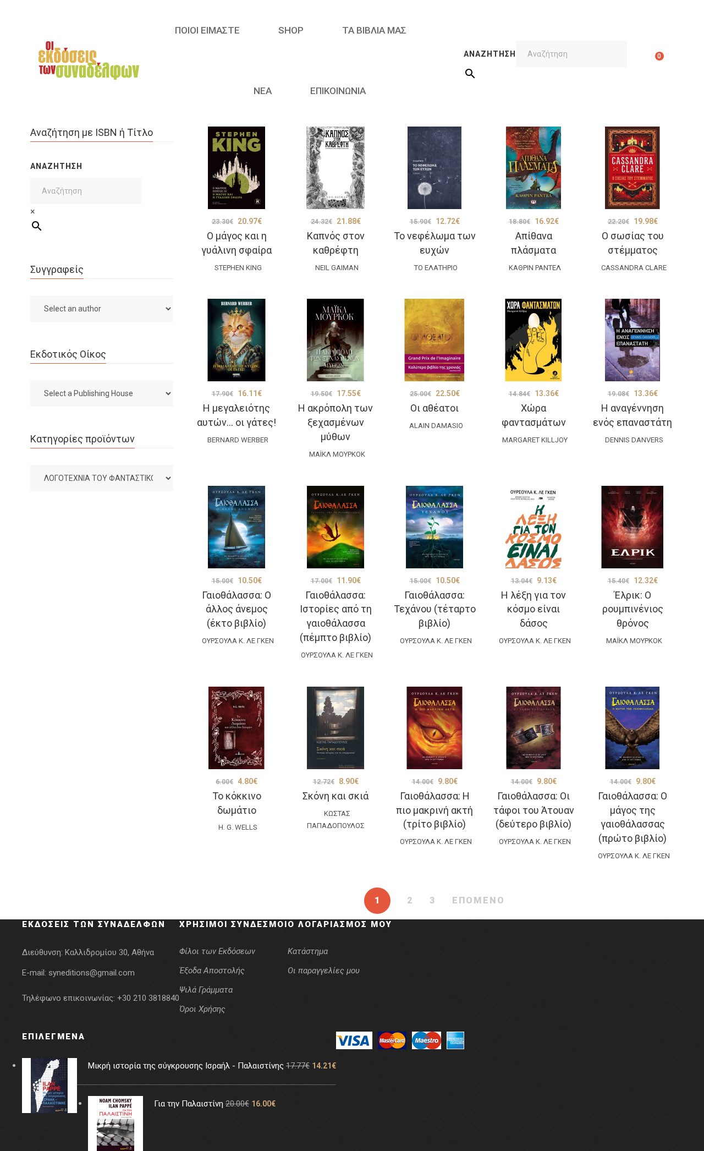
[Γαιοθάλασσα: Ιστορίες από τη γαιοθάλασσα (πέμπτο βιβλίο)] (335, 527)
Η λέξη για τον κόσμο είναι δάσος (533, 609)
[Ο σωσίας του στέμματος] (632, 168)
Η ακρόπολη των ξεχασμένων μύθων (335, 422)
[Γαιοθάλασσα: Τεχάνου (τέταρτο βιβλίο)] (434, 527)
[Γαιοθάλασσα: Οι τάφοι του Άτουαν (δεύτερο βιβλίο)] (533, 728)
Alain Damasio (436, 425)
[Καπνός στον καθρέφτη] (335, 168)
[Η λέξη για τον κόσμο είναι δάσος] (533, 527)
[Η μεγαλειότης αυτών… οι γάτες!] (236, 340)
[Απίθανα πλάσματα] (533, 168)
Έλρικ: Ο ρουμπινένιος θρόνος (632, 609)
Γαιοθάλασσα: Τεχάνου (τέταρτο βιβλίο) (435, 609)
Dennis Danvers (634, 440)
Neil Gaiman (337, 268)
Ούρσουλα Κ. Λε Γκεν (238, 641)
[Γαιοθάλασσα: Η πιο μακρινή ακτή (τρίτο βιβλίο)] (434, 728)
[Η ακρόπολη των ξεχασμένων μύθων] (335, 340)
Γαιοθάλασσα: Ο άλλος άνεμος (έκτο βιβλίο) (236, 609)
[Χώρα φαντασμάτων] (533, 340)
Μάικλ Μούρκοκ (337, 454)
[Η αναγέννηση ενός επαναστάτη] (632, 340)
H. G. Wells (237, 827)
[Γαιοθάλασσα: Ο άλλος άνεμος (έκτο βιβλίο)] (236, 527)
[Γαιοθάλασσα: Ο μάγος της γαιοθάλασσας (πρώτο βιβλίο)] (632, 728)
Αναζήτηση (490, 54)
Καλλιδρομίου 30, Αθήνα (109, 952)
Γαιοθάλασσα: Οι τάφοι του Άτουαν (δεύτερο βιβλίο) (533, 810)
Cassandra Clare (634, 268)
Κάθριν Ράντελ (535, 268)
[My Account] (642, 60)
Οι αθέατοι (434, 408)
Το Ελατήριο (436, 268)
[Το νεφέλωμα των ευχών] (434, 168)
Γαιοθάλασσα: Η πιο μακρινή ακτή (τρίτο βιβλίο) (434, 810)
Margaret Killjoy (535, 440)
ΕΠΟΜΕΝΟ (478, 900)
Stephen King (238, 268)
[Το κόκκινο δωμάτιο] (236, 728)
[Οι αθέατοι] (434, 340)
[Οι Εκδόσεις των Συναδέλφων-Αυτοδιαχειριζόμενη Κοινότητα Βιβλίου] (88, 60)
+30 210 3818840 (148, 998)
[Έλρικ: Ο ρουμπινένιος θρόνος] (632, 527)
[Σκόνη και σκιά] (335, 728)
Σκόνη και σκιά (335, 796)
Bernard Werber (237, 440)
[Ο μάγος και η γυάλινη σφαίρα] (236, 168)
